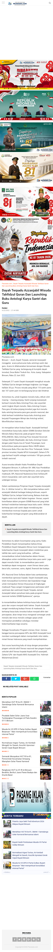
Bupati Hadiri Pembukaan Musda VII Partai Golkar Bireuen (29, 843)
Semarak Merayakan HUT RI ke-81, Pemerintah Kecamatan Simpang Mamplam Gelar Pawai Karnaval (17, 759)
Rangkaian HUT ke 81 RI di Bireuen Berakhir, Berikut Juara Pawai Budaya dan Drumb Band (19, 772)
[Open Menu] (3, 3)
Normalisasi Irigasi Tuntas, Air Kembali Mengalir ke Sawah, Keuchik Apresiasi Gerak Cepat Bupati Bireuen (18, 745)
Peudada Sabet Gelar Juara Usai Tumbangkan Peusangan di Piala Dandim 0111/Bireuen (19, 718)
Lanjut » (46, 872)
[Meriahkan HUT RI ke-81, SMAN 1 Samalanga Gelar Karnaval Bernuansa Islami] (45, 706)
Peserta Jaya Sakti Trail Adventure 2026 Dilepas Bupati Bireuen (28, 822)
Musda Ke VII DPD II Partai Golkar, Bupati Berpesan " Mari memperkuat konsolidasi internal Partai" (19, 731)
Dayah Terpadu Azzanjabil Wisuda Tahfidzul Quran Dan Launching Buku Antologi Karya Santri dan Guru (26, 296)
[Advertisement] (26, 33)
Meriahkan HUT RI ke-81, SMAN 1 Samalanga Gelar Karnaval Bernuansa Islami (18, 704)
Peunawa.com (7, 284)
